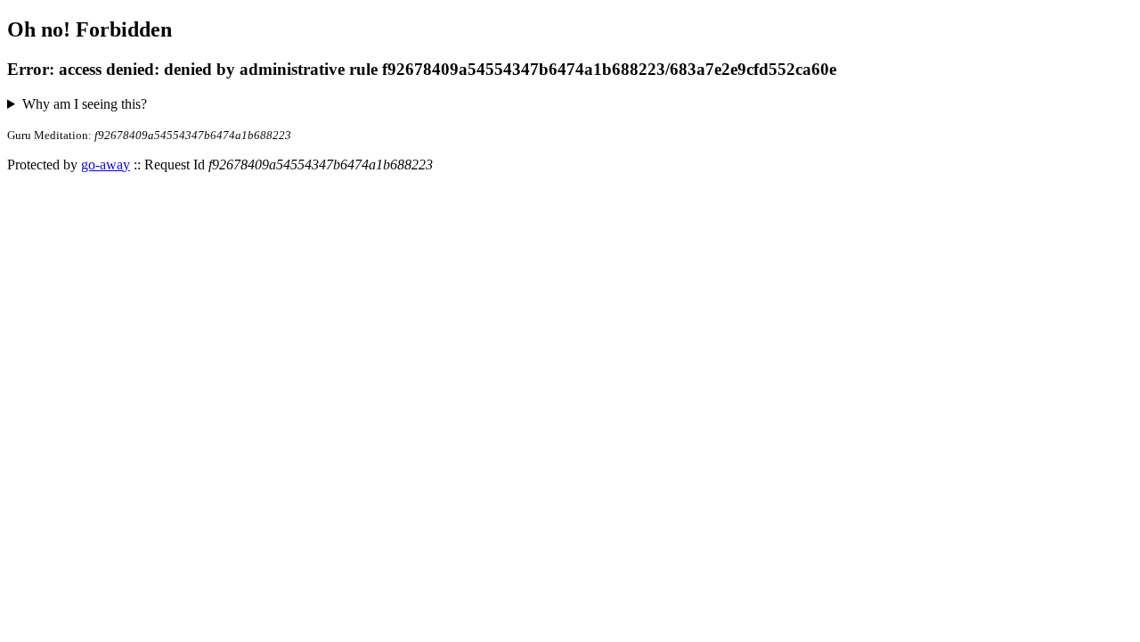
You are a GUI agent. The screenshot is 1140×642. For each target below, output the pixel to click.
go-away (105, 164)
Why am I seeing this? (84, 103)
